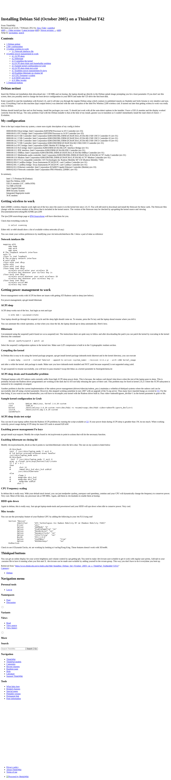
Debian (9, 573)
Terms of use (11, 772)
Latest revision (28, 30)
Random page (12, 669)
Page (8, 600)
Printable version (13, 694)
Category (5, 568)
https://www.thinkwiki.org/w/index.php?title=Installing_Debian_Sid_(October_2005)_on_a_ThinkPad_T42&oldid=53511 (66, 566)
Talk (44, 28)
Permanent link (12, 696)
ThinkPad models (13, 662)
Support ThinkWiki (14, 676)
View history (11, 628)
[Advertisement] (49, 7)
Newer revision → (48, 30)
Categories (10, 664)
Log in (9, 590)
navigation (13, 33)
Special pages (12, 691)
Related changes (13, 689)
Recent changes (13, 666)
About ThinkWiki (13, 769)
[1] (158, 391)
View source (11, 625)
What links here (13, 686)
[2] (87, 422)
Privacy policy (12, 767)
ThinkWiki (10, 659)
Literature (10, 674)
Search (5, 643)
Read (8, 623)
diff (3, 30)
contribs (50, 28)
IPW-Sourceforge (37, 216)
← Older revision (13, 30)
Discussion (11, 602)
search (21, 33)
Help (8, 671)
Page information (13, 698)
